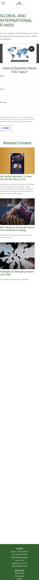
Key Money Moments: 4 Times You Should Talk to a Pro (16, 178)
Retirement (19, 573)
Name (2, 76)
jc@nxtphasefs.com (19, 566)
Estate (19, 579)
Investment (19, 576)
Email (2, 89)
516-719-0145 (22, 551)
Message (3, 102)
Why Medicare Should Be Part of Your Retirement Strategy (17, 229)
